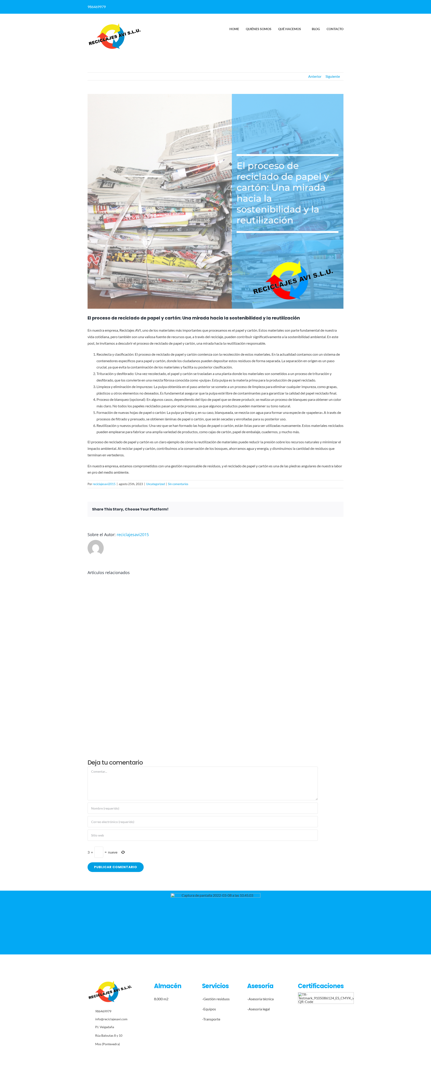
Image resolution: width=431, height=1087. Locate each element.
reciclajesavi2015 (104, 484)
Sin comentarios (178, 484)
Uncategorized (155, 484)
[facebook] (277, 5)
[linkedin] (286, 5)
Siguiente (332, 76)
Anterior (314, 76)
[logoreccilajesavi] (114, 24)
